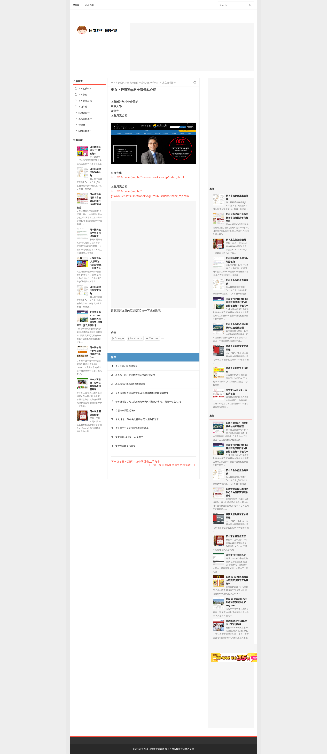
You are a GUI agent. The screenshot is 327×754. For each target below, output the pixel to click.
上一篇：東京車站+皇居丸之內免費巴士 (172, 465)
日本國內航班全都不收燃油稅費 (95, 233)
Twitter (153, 338)
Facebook (135, 338)
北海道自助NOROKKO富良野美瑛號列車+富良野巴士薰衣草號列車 (237, 302)
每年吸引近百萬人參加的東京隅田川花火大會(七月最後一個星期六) (148, 401)
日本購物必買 (85, 100)
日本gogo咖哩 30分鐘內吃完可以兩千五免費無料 (237, 580)
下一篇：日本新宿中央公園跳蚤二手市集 (135, 461)
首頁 (77, 4)
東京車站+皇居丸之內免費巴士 (130, 437)
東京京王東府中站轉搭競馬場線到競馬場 (135, 374)
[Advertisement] (192, 47)
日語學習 (83, 106)
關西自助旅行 (85, 130)
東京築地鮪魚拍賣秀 (125, 446)
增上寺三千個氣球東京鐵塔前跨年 (132, 428)
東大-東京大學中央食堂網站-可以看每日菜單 (137, 419)
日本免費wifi (85, 88)
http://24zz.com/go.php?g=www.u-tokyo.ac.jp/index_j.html (147, 177)
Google (119, 338)
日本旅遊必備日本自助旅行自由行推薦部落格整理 (237, 217)
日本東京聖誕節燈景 (236, 239)
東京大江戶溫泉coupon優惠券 (130, 383)
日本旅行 (83, 94)
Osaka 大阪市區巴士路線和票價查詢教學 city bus (236, 602)
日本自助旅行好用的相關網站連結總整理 (237, 326)
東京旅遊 (89, 4)
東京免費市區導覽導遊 (126, 365)
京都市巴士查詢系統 (236, 554)
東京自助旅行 (85, 118)
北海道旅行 (84, 112)
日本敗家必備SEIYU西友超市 (95, 150)
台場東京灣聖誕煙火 (125, 410)
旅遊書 (82, 124)
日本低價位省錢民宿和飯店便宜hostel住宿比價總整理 (141, 392)
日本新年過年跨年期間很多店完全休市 (95, 352)
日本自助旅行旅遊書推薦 (95, 172)
